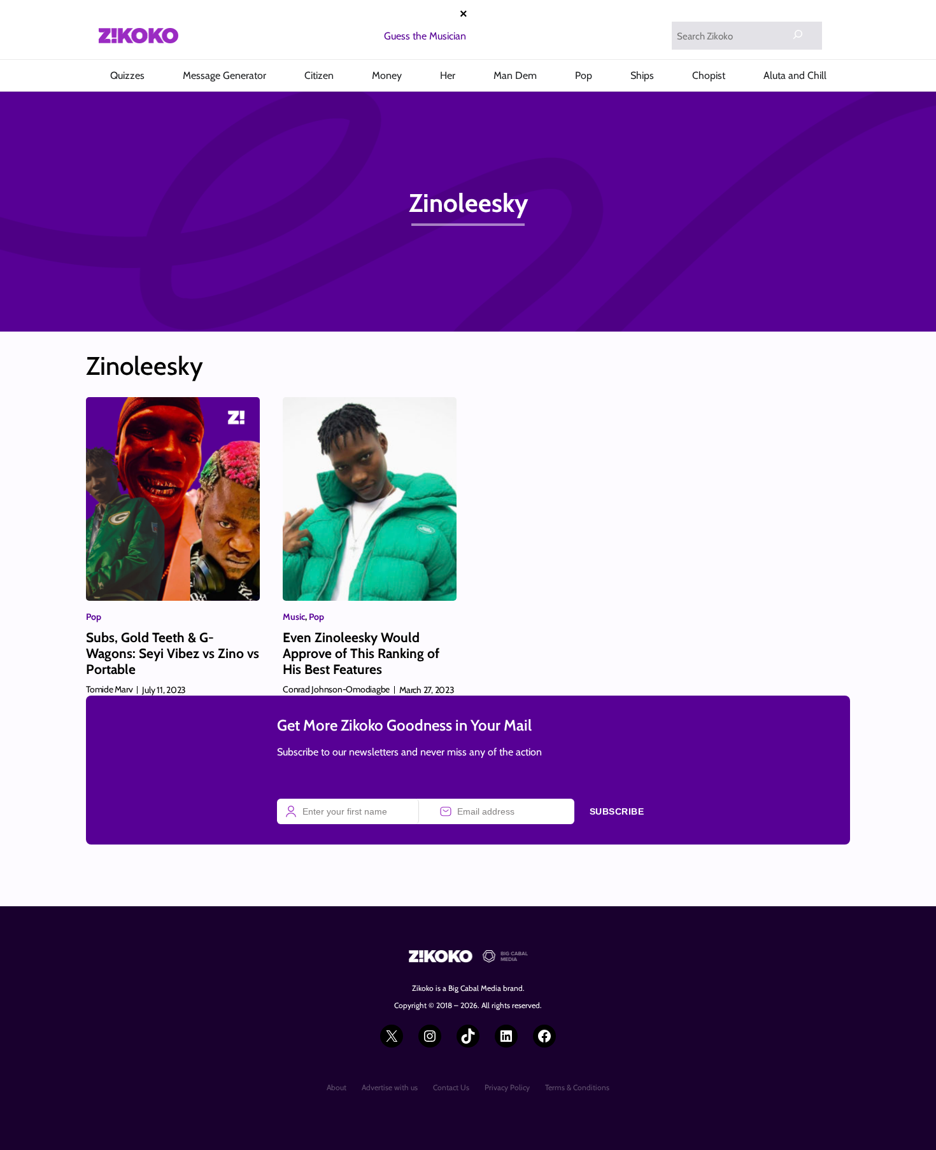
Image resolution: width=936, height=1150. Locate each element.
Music (294, 616)
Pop (93, 616)
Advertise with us (390, 1087)
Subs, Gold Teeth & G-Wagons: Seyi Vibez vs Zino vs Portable (172, 653)
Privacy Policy (507, 1087)
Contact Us (451, 1087)
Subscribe (617, 811)
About (336, 1087)
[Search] (797, 34)
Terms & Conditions (577, 1087)
